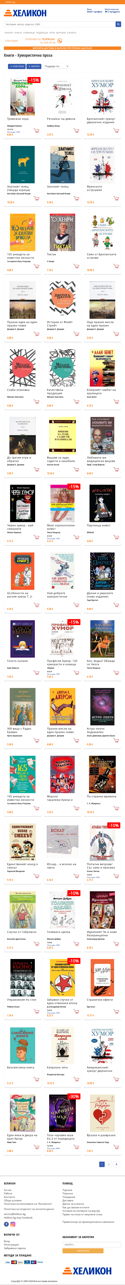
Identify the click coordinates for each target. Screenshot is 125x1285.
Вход (7, 1241)
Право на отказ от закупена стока (82, 1214)
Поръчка (67, 1193)
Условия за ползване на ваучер (81, 1210)
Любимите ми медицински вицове (101, 459)
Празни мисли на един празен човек (60, 730)
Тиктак (51, 254)
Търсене (67, 1189)
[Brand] (25, 10)
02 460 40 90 (48, 42)
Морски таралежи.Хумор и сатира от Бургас (60, 800)
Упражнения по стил (21, 999)
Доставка (67, 1200)
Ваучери (61, 32)
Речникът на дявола (61, 119)
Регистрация (11, 1244)
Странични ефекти (100, 999)
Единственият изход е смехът (22, 865)
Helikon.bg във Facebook (18, 1217)
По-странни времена (101, 796)
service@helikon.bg (15, 1214)
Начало (9, 32)
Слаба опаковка (18, 390)
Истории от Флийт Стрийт (60, 323)
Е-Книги (71, 32)
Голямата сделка (58, 932)
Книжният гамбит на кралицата (101, 391)
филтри (35, 66)
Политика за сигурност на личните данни (29, 1209)
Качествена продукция (55, 391)
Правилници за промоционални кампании (88, 1221)
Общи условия (12, 1200)
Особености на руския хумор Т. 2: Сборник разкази (20, 596)
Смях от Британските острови (101, 256)
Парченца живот (99, 525)
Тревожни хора (18, 119)
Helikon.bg (10, 2)
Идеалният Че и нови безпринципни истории (102, 935)
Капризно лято (57, 1067)
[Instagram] (12, 1224)
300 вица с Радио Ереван (19, 730)
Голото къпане (17, 661)
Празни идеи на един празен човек (22, 323)
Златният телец (58, 186)
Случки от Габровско (22, 932)
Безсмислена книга (20, 1067)
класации (11, 40)
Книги (18, 32)
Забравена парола (15, 1248)
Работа (8, 1193)
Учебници (29, 32)
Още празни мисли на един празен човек (100, 325)
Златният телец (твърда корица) (18, 188)
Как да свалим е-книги (75, 1207)
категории (18, 66)
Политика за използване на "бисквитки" (28, 1203)
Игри (52, 32)
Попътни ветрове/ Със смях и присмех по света (101, 867)
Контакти (9, 1196)
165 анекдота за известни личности (20, 256)
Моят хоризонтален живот (61, 527)
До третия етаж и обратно (19, 459)
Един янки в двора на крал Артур (22, 1136)
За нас (7, 1189)
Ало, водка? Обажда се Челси (101, 662)
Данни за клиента (73, 1203)
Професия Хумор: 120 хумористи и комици (62, 662)
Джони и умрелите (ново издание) (100, 594)
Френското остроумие (94, 188)
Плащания (68, 1196)
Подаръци (42, 32)
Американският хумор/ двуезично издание (99, 1071)
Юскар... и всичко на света (61, 865)
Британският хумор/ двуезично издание (101, 120)
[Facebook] (6, 1224)
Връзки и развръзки (101, 1135)
